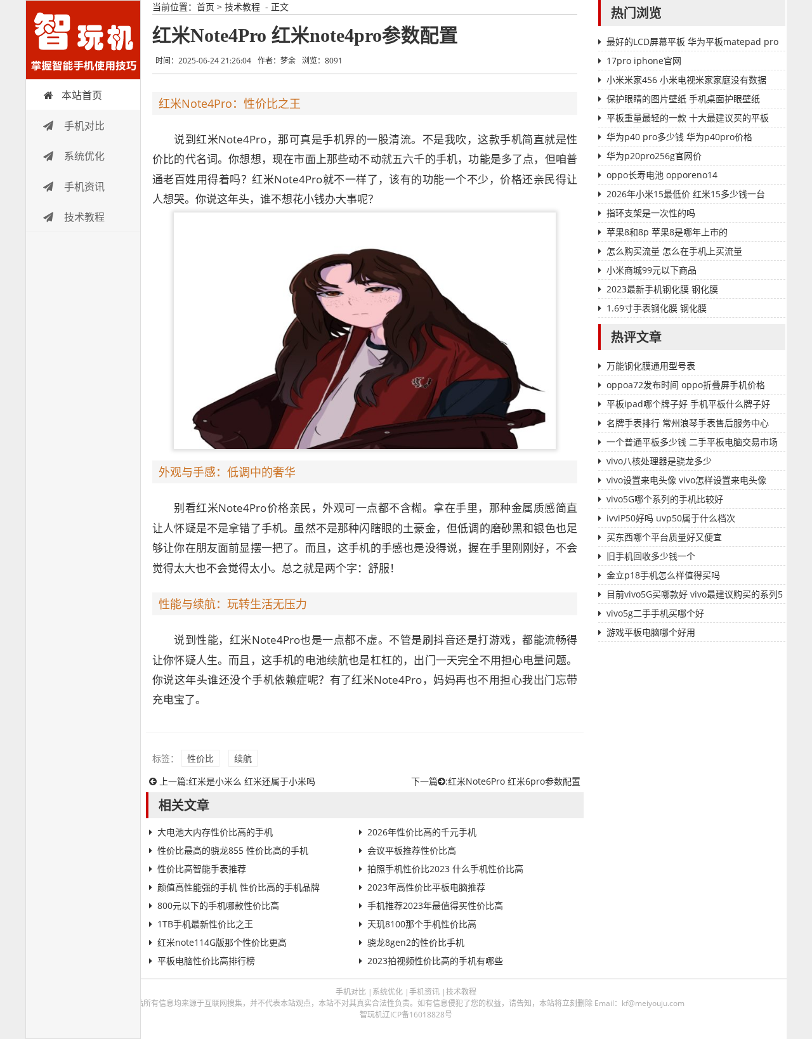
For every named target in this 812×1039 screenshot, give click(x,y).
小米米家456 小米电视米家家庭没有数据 (686, 80)
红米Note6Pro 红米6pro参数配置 (514, 781)
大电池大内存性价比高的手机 (215, 832)
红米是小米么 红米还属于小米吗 (251, 781)
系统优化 (83, 156)
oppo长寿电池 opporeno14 (661, 175)
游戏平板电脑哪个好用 (650, 632)
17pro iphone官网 (643, 61)
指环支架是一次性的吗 (650, 213)
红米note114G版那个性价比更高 (222, 942)
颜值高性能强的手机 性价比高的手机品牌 (238, 887)
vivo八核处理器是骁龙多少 (659, 461)
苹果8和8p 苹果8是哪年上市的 (667, 232)
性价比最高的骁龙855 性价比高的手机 (232, 850)
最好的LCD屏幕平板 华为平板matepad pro (692, 42)
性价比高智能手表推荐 (201, 869)
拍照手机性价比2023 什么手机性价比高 (445, 869)
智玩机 (83, 40)
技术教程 (83, 217)
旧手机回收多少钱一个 (650, 556)
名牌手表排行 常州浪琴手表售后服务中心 (687, 423)
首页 (205, 7)
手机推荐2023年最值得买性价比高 (435, 905)
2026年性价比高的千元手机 (421, 832)
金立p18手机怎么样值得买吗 (663, 575)
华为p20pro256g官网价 (654, 156)
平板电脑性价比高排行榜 (206, 961)
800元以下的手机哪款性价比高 (218, 905)
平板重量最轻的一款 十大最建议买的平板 (687, 118)
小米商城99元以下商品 (651, 270)
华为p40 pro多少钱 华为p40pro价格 (679, 137)
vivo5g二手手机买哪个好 (655, 613)
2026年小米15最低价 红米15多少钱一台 (685, 194)
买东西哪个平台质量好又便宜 (664, 537)
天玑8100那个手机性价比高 (421, 924)
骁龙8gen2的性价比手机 (415, 942)
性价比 (200, 758)
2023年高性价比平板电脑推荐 (426, 887)
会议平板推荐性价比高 (411, 850)
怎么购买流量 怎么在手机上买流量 (674, 251)
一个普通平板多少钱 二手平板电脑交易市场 (692, 442)
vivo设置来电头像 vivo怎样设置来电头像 (686, 480)
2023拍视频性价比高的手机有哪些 (435, 961)
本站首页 (82, 95)
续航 (243, 758)
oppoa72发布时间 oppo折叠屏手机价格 (685, 385)
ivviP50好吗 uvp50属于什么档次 (670, 518)
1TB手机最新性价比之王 (205, 924)
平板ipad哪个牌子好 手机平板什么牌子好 (688, 404)
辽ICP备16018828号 (417, 1014)
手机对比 (83, 126)
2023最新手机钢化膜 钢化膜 (662, 289)
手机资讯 (83, 186)
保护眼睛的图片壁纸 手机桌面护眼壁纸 (683, 99)
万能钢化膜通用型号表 (650, 366)
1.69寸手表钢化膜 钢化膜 (656, 308)
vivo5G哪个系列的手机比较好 (664, 499)
